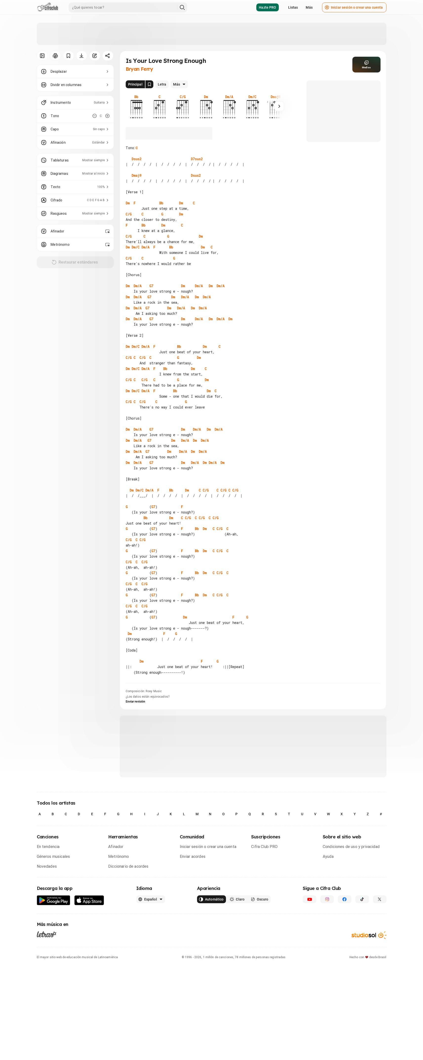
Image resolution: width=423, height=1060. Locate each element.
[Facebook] (344, 899)
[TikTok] (362, 899)
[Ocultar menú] (42, 56)
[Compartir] (107, 56)
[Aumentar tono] (107, 116)
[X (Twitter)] (379, 899)
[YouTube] (309, 899)
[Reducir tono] (95, 116)
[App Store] (89, 900)
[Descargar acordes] (81, 56)
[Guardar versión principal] (149, 84)
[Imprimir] (55, 56)
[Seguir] (279, 106)
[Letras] (46, 934)
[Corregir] (94, 56)
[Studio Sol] (368, 935)
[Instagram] (327, 899)
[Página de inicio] (48, 7)
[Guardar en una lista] (68, 56)
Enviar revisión (135, 701)
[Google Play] (53, 900)
